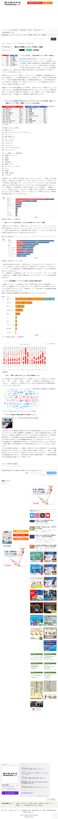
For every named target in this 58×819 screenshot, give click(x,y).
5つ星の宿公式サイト (38, 30)
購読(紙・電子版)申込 (35, 2)
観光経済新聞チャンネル (8, 32)
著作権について (48, 803)
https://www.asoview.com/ (26, 61)
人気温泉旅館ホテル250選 (25, 30)
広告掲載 (30, 803)
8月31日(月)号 (7, 546)
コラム (24, 34)
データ (3, 483)
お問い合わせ (24, 803)
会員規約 (40, 805)
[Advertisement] (29, 17)
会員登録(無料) (21, 531)
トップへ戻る (51, 799)
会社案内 (44, 34)
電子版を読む (5, 34)
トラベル (8, 43)
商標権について (19, 805)
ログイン (48, 2)
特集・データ (37, 34)
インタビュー (18, 34)
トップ (4, 30)
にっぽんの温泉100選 (12, 30)
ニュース (12, 34)
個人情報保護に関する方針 (30, 805)
